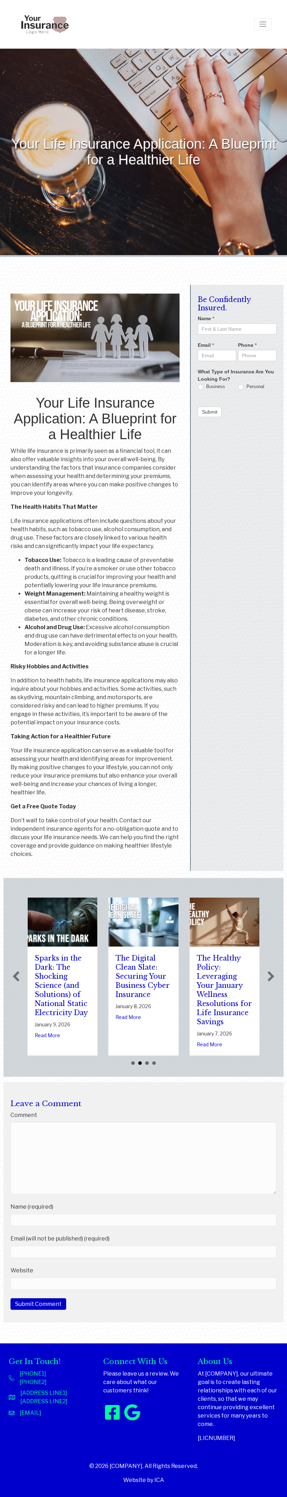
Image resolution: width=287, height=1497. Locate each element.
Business (215, 386)
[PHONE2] (33, 1382)
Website (21, 1270)
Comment (23, 1115)
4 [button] (154, 1063)
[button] (16, 976)
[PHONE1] (33, 1373)
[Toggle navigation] (263, 24)
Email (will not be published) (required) (60, 1238)
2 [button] (140, 1063)
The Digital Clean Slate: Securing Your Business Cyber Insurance (142, 976)
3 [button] (147, 1063)
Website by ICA (143, 1480)
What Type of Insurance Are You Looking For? (236, 375)
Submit (209, 412)
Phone (247, 345)
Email (206, 345)
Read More (47, 1035)
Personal (254, 386)
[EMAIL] (30, 1413)
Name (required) (31, 1206)
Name (206, 318)
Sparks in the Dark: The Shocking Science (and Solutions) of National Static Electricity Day (61, 985)
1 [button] (133, 1063)
